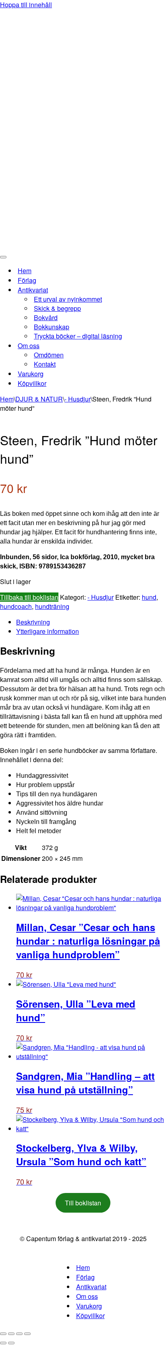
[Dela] (19, 1334)
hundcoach (16, 606)
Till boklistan (83, 1202)
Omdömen (49, 354)
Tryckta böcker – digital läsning (78, 336)
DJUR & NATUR (39, 399)
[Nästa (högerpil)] (11, 1343)
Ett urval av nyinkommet (68, 299)
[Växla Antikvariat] (141, 290)
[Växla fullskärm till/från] (11, 1334)
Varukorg (31, 373)
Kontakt (45, 364)
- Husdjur (77, 399)
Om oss (87, 1296)
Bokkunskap (51, 326)
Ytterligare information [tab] (47, 631)
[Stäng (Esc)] (27, 1334)
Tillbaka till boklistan (29, 597)
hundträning (52, 606)
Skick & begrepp (57, 308)
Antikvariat (91, 1286)
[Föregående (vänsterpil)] (3, 1343)
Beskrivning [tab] (33, 622)
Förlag (27, 280)
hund (149, 597)
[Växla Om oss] (141, 345)
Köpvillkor (32, 383)
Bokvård (46, 317)
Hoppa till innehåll (26, 4)
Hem (24, 270)
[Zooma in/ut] (3, 1334)
